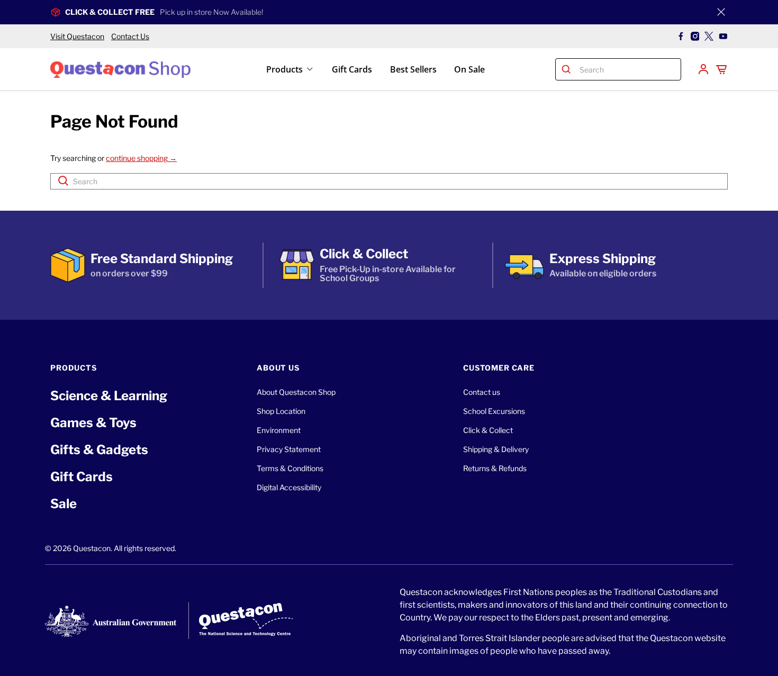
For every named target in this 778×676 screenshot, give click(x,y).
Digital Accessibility (289, 487)
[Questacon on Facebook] (680, 36)
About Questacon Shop (296, 391)
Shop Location (281, 411)
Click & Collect (488, 430)
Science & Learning (108, 395)
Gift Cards (352, 69)
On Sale (469, 69)
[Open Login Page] (703, 69)
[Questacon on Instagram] (695, 36)
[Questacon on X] (708, 36)
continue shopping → (141, 158)
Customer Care (499, 367)
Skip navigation (389, 30)
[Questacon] (120, 69)
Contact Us (130, 36)
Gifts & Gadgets (99, 449)
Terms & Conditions (290, 468)
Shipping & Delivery (496, 449)
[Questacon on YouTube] (723, 36)
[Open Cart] (721, 69)
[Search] (566, 69)
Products (284, 69)
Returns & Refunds (495, 468)
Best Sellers (413, 69)
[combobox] (628, 69)
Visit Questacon (77, 36)
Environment (279, 430)
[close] (721, 12)
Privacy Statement (289, 449)
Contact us (481, 391)
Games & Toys (93, 422)
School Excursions (494, 411)
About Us (278, 367)
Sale (63, 503)
